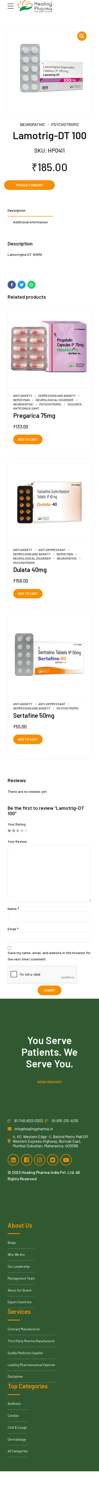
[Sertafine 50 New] (49, 654)
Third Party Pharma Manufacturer (31, 1341)
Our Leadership (19, 1266)
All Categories (18, 1451)
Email (13, 929)
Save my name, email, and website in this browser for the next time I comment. (49, 956)
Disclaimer (15, 1376)
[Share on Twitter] (22, 285)
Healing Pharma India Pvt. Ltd (48, 1172)
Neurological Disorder (54, 400)
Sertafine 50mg (33, 715)
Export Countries (19, 1302)
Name (13, 908)
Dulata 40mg (30, 569)
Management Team (21, 1278)
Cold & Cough (17, 1427)
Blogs (12, 1243)
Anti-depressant (51, 549)
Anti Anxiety (22, 395)
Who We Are (16, 1254)
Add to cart (28, 439)
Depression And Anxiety (57, 395)
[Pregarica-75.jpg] (49, 346)
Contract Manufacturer (24, 1329)
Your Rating (17, 824)
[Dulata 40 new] (49, 500)
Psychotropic (65, 124)
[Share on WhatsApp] (31, 285)
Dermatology (17, 1439)
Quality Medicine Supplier (25, 1353)
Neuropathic (32, 124)
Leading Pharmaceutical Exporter (31, 1365)
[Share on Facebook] (12, 285)
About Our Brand (19, 1290)
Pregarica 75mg (34, 415)
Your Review (17, 841)
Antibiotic (14, 1404)
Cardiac (13, 1415)
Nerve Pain (65, 554)
